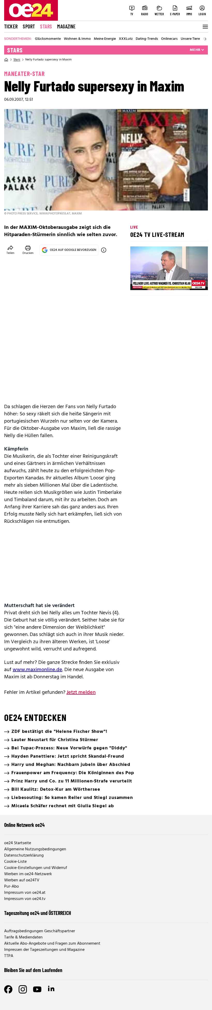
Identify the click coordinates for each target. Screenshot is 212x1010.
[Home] (6, 60)
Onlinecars (169, 39)
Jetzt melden (81, 692)
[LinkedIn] (52, 989)
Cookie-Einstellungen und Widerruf (35, 868)
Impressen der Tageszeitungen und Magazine (44, 949)
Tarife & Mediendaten (23, 937)
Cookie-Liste (15, 861)
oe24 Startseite (17, 843)
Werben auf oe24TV (21, 880)
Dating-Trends (147, 39)
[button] (138, 282)
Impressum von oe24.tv (25, 899)
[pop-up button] (191, 282)
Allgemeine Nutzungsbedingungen (35, 849)
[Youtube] (37, 989)
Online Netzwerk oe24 (24, 825)
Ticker (11, 26)
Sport (29, 26)
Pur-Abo (11, 886)
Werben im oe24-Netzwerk (28, 874)
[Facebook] (8, 989)
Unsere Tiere (190, 39)
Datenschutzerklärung (24, 855)
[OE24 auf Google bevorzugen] (104, 250)
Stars (46, 26)
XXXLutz (126, 39)
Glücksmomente (48, 39)
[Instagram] (23, 989)
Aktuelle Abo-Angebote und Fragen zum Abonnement (52, 943)
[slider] (155, 282)
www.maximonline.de (37, 670)
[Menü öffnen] (205, 26)
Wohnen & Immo (77, 39)
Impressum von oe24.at (25, 892)
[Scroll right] (205, 39)
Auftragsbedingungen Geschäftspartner (39, 931)
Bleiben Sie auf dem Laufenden (33, 970)
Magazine (66, 26)
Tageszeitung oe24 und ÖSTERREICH (37, 913)
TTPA (8, 956)
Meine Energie (105, 39)
